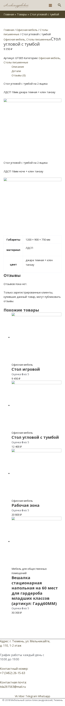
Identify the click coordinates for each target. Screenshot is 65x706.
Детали (16, 71)
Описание (18, 66)
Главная (9, 30)
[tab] (36, 66)
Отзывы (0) (19, 75)
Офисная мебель (27, 30)
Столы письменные (38, 39)
